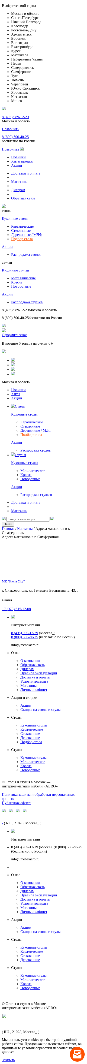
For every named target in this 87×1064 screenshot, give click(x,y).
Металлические (23, 278)
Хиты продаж (22, 161)
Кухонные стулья (15, 270)
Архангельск (21, 34)
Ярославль (19, 92)
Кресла (16, 282)
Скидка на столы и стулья (40, 709)
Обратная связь (23, 198)
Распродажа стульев (27, 302)
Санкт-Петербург (25, 18)
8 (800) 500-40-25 (15, 137)
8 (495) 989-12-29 (15, 117)
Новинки (18, 157)
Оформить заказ (14, 335)
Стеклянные (21, 230)
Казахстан (19, 97)
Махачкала (19, 55)
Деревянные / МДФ (26, 235)
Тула (14, 76)
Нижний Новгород (26, 22)
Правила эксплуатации (38, 673)
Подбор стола (22, 239)
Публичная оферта (16, 803)
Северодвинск (22, 67)
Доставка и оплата (25, 173)
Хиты (15, 394)
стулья (7, 262)
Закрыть (8, 1060)
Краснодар (19, 26)
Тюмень (17, 80)
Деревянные (30, 738)
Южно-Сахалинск (25, 88)
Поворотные (21, 286)
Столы (20, 406)
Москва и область (25, 13)
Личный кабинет (33, 690)
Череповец (19, 84)
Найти (8, 524)
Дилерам (18, 190)
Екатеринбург (22, 47)
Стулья (20, 455)
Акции (16, 165)
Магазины (19, 182)
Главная (8, 528)
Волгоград (19, 43)
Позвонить (10, 129)
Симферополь (22, 72)
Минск (16, 101)
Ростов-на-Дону (23, 30)
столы (6, 211)
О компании (30, 661)
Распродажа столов (26, 254)
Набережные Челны (27, 59)
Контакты (25, 528)
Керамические (22, 226)
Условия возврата (34, 681)
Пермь (16, 63)
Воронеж (18, 38)
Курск (16, 51)
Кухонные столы (15, 218)
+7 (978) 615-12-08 (16, 609)
